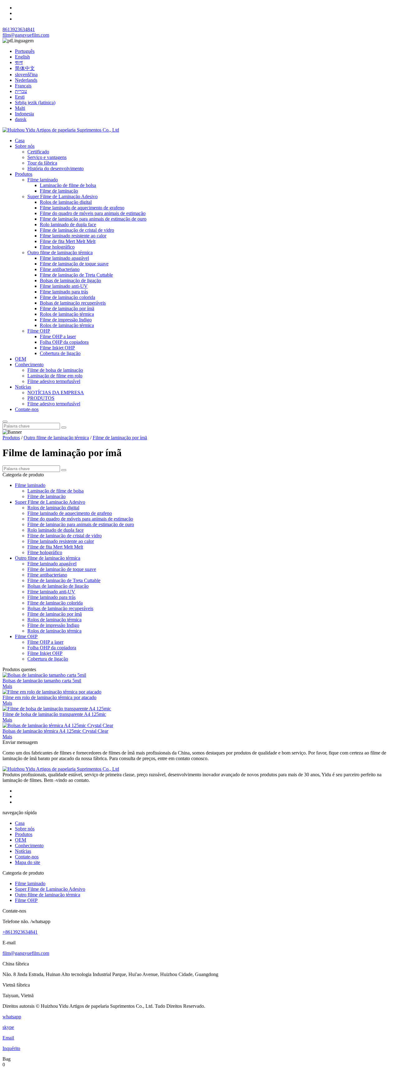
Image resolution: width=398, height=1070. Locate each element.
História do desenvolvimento (55, 168)
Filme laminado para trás (64, 291)
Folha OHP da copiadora (64, 342)
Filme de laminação (59, 191)
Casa (20, 140)
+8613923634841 (20, 932)
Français (23, 85)
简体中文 (25, 68)
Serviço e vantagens (47, 157)
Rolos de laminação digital (66, 202)
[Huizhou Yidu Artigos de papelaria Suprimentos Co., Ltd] (60, 130)
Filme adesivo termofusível (53, 381)
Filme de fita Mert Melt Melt (67, 241)
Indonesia (24, 113)
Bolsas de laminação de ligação (70, 280)
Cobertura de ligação (60, 353)
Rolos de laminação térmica (67, 314)
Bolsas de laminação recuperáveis (73, 303)
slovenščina (26, 74)
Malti (20, 108)
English (22, 56)
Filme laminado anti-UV (64, 286)
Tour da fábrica (42, 163)
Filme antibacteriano (60, 269)
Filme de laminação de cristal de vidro (77, 230)
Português (25, 51)
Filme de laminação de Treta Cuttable (76, 275)
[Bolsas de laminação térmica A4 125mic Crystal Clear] (57, 725)
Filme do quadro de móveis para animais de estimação (93, 213)
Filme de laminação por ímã (67, 308)
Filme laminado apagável (64, 258)
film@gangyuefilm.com (25, 35)
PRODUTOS (40, 398)
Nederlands (26, 80)
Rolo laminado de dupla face (68, 224)
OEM (20, 359)
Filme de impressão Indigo (66, 319)
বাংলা (19, 62)
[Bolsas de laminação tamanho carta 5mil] (44, 675)
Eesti (20, 97)
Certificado (38, 151)
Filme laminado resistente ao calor (73, 235)
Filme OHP (38, 331)
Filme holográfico (57, 247)
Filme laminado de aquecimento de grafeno (82, 207)
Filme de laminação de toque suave (74, 263)
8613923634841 (18, 29)
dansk (20, 119)
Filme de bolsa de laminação (55, 370)
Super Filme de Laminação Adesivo (62, 196)
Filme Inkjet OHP (57, 347)
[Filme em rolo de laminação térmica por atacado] (51, 691)
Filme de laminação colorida (67, 297)
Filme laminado (42, 179)
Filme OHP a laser (58, 336)
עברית (21, 91)
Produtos (23, 174)
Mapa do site (27, 862)
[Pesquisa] (4, 422)
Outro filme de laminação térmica (60, 252)
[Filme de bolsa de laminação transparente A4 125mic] (56, 708)
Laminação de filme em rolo (54, 375)
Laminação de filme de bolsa (68, 185)
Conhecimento (29, 364)
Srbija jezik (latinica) (35, 102)
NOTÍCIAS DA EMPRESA (55, 392)
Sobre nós (25, 146)
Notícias (23, 387)
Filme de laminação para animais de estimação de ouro (93, 219)
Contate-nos (27, 409)
